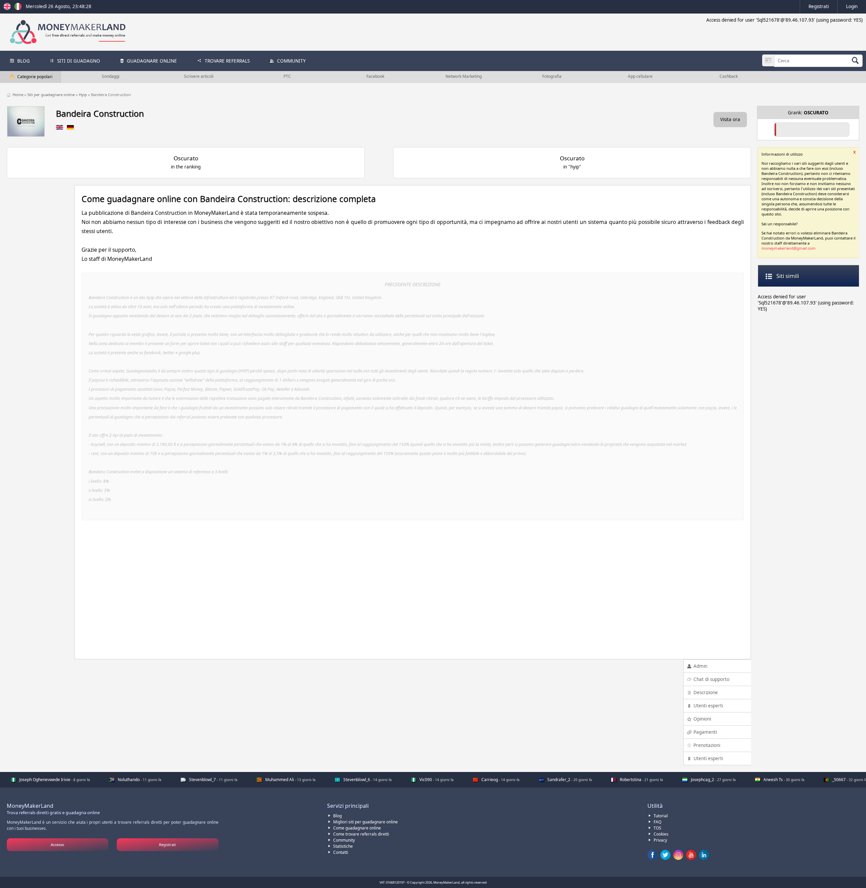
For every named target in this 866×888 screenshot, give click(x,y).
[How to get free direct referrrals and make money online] (8, 8)
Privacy (660, 840)
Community (344, 840)
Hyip (83, 94)
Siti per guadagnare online (51, 94)
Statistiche (343, 846)
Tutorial (661, 816)
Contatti (340, 852)
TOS (657, 828)
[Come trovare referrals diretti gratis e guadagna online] (18, 8)
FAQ (657, 822)
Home (18, 94)
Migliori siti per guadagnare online (365, 822)
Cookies (661, 834)
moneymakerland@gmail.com (788, 248)
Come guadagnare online (357, 828)
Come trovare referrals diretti (361, 834)
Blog (337, 816)
